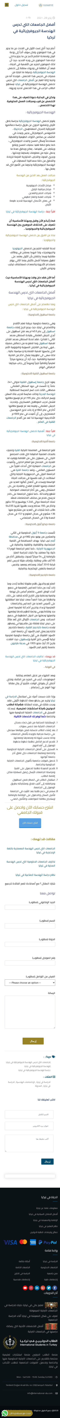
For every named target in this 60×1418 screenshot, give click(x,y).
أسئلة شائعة (24, 1261)
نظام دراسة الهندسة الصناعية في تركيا (35, 874)
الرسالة (51, 993)
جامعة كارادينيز (47, 575)
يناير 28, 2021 (44, 17)
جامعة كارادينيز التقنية (37, 627)
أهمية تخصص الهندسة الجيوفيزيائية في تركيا (31, 433)
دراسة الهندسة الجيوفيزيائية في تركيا (25, 211)
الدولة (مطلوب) (47, 939)
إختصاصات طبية (51, 1279)
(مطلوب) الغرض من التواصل (40, 976)
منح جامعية (52, 1273)
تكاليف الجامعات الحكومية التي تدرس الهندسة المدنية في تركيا (31, 863)
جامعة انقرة (22, 470)
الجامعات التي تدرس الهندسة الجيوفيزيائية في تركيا (28, 1062)
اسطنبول (43, 343)
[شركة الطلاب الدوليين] (46, 5)
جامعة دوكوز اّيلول (45, 524)
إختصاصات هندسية (21, 1279)
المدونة (38, 1086)
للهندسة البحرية (47, 393)
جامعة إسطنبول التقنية (32, 382)
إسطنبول (24, 639)
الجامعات (46, 466)
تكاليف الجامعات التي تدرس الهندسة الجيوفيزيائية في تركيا (30, 658)
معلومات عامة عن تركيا (47, 1208)
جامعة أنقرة (49, 441)
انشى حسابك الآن (30, 823)
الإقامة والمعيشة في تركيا (45, 1220)
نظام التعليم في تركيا (48, 1226)
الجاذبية (19, 128)
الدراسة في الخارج (22, 1273)
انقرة (17, 450)
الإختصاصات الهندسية (25, 1082)
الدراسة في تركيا (43, 1082)
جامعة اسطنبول (47, 314)
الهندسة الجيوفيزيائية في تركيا (37, 1066)
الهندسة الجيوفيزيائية (44, 72)
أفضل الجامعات (25, 80)
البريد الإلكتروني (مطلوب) (42, 902)
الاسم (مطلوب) (47, 921)
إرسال (47, 1161)
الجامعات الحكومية (49, 1267)
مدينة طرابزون (18, 643)
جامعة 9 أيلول (39, 532)
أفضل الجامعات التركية (29, 749)
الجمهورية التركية (45, 548)
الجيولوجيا (17, 248)
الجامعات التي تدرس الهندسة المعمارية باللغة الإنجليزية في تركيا (31, 850)
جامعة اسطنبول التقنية (44, 373)
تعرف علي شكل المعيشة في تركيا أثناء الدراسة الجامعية (33, 1317)
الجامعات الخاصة (23, 1267)
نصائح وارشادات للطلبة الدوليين (44, 1232)
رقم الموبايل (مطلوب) (43, 958)
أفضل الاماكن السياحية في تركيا (43, 1214)
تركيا (18, 84)
